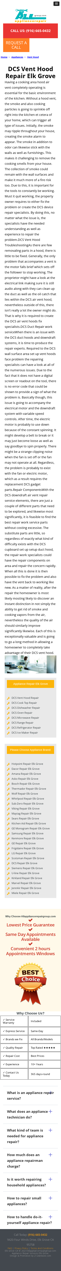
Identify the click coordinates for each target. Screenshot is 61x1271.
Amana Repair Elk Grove (26, 773)
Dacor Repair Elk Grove (26, 769)
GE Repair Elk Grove (24, 843)
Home (4, 57)
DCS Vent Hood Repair (25, 698)
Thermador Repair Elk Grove (29, 788)
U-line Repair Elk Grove (25, 873)
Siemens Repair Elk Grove (27, 868)
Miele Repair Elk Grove (25, 893)
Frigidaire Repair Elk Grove (28, 848)
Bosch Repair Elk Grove (26, 783)
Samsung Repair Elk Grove (27, 833)
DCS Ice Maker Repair (25, 732)
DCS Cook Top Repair (24, 703)
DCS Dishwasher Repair (26, 707)
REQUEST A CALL (16, 45)
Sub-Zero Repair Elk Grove (27, 803)
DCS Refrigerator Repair (26, 727)
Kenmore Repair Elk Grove (28, 838)
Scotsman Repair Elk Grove (28, 858)
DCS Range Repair (22, 722)
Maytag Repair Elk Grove (26, 813)
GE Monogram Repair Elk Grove (31, 828)
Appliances (17, 57)
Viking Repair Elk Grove (26, 808)
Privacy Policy (21, 1248)
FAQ (10, 1248)
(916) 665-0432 (38, 30)
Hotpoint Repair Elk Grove (27, 764)
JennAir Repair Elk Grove (26, 888)
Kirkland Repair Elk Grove (27, 878)
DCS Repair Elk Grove (24, 863)
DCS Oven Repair (22, 712)
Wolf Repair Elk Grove (25, 793)
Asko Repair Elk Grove (25, 778)
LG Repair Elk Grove (24, 853)
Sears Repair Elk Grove (25, 818)
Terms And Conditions (42, 1248)
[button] (56, 4)
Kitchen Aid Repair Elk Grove (29, 823)
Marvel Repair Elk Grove (26, 883)
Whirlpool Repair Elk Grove (28, 798)
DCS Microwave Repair (25, 717)
